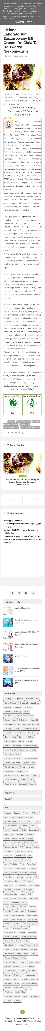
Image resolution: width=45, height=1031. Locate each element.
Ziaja (23, 992)
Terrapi (7, 979)
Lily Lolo (8, 911)
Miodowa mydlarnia (31, 924)
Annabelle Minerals (11, 826)
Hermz (22, 894)
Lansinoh (32, 907)
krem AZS (8, 733)
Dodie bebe (31, 864)
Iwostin (24, 902)
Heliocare (8, 890)
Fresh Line (8, 881)
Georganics (9, 885)
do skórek (28, 707)
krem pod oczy (10, 741)
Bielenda (17, 843)
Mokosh (25, 928)
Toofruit (25, 979)
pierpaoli (17, 1001)
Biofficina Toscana (30, 843)
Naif (21, 941)
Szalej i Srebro (20, 656)
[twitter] (19, 593)
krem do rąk (20, 733)
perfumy (31, 767)
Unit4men (8, 983)
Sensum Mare (10, 971)
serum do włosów (11, 427)
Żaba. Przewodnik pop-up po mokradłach (26, 621)
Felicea (28, 877)
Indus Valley (33, 898)
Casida (28, 847)
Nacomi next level (29, 937)
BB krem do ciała (10, 424)
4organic (17, 813)
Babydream (20, 834)
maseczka (17, 746)
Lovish (7, 915)
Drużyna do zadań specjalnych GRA (26, 681)
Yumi (17, 992)
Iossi (6, 902)
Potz (24, 958)
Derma (16, 860)
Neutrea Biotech (24, 945)
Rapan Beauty (34, 962)
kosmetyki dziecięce (31, 729)
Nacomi (16, 937)
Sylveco (17, 975)
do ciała (8, 707)
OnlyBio (15, 949)
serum (36, 775)
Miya (6, 928)
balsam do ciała (24, 421)
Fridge (17, 881)
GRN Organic (27, 881)
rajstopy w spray (11, 775)
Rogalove (16, 966)
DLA (29, 856)
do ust (26, 711)
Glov (30, 885)
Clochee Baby (19, 851)
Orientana (24, 949)
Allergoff (29, 817)
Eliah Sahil (23, 873)
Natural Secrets (10, 945)
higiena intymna (10, 720)
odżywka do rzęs (31, 758)
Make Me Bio (32, 915)
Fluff (35, 877)
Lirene (16, 911)
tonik (31, 780)
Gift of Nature (21, 885)
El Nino (14, 873)
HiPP (29, 894)
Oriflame (33, 949)
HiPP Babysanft (10, 898)
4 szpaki (8, 813)
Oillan (7, 949)
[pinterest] (25, 593)
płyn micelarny (21, 771)
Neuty (36, 945)
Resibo (7, 966)
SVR (24, 966)
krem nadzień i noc (26, 737)
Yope (28, 988)
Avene (7, 830)
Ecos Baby (32, 868)
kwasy (21, 741)
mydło (34, 750)
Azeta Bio (15, 830)
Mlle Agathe (15, 928)
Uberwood (34, 979)
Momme (22, 932)
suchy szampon (11, 780)
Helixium (17, 890)
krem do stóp (33, 733)
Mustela (7, 937)
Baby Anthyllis (34, 830)
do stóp (7, 711)
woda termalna (10, 784)
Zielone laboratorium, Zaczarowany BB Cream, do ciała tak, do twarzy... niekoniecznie (22, 482)
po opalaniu (9, 771)
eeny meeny (34, 996)
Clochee (7, 851)
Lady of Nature (10, 907)
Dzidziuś (8, 868)
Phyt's (19, 954)
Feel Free (19, 877)
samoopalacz (26, 775)
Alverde (29, 821)
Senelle (31, 966)
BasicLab (8, 843)
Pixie (26, 954)
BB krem (36, 421)
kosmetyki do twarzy (12, 729)
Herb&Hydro (28, 890)
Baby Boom (9, 834)
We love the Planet (29, 983)
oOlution (8, 1001)
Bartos (30, 839)
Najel (27, 941)
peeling (22, 767)
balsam (11, 421)
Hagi (37, 885)
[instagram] (32, 593)
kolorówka (23, 720)
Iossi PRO (15, 902)
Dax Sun (8, 860)
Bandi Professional (18, 839)
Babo (24, 830)
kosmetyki (34, 720)
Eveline (33, 873)
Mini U (18, 924)
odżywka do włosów (12, 763)
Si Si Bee (21, 971)
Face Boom (9, 877)
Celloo (36, 847)
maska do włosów (30, 746)
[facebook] (12, 593)
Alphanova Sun (10, 821)
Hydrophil (22, 898)
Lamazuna (22, 907)
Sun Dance (32, 971)
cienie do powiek (11, 703)
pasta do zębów (11, 767)
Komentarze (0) (21, 56)
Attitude (33, 826)
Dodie (22, 864)
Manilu (7, 920)
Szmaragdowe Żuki (29, 975)
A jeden (26, 813)
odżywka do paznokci (13, 758)
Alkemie (20, 817)
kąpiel (29, 741)
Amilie (37, 821)
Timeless (15, 979)
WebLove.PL (25, 1024)
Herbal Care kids (11, 894)
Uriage (16, 983)
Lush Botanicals (18, 915)
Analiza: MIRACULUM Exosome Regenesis (27, 645)
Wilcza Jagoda (18, 988)
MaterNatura (32, 920)
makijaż (7, 746)
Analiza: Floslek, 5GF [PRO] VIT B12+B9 (27, 633)
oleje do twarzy (29, 763)
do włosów (25, 424)
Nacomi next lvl (11, 941)
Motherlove (32, 932)
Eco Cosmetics (19, 868)
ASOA (12, 817)
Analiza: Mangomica (22, 608)
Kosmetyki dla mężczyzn (14, 699)
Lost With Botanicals (28, 911)
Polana (7, 958)
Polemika (16, 958)
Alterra (21, 821)
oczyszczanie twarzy (13, 754)
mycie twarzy (24, 750)
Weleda (7, 988)
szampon (23, 780)
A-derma (35, 813)
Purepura (23, 962)
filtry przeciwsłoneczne (24, 716)
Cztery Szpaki (20, 856)
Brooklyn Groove (11, 847)
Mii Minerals (9, 924)
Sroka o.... (33, 1018)
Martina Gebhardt (18, 920)
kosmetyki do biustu (31, 724)
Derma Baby (26, 860)
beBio (25, 996)
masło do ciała (10, 750)
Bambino (30, 834)
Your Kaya (8, 992)
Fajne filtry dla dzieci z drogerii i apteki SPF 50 (27, 669)
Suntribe (8, 975)
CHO (21, 847)
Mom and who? (10, 932)
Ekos (6, 873)
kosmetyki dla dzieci (12, 724)
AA (6, 817)
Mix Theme (28, 1021)
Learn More (19, 22)
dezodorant (35, 703)
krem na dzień (10, 737)
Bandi (7, 839)
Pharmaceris (9, 954)
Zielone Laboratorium (30, 427)
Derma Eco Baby (11, 864)
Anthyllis (24, 826)
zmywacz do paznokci (27, 784)
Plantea (33, 954)
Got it (29, 22)
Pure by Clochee (11, 962)
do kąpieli (17, 707)
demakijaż (24, 703)
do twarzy (17, 711)
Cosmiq (29, 851)
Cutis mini (8, 856)
